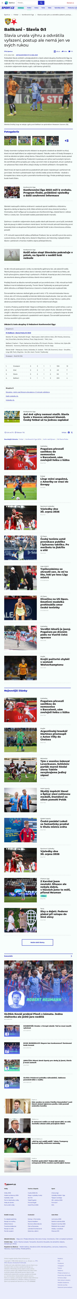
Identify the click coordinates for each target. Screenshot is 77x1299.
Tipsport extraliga (57, 1197)
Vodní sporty (45, 788)
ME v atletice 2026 (57, 1200)
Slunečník (40, 1242)
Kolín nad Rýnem (49, 439)
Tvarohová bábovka (10, 1226)
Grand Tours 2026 (33, 1205)
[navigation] (2, 2)
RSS (59, 1261)
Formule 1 (54, 1202)
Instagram (61, 1265)
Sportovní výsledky (47, 506)
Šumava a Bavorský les (35, 1224)
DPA (5, 1262)
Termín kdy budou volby (11, 1200)
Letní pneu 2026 (56, 1219)
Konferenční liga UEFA (33, 439)
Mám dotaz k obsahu (64, 1280)
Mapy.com (19, 1239)
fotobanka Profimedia (19, 1262)
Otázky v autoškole (57, 1228)
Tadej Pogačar (32, 1200)
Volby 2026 (7, 1193)
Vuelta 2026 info (33, 1193)
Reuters (10, 1262)
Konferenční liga (29, 187)
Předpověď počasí (29, 1239)
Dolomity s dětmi (33, 1231)
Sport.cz (10, 51)
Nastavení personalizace (65, 1287)
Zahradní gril (8, 1244)
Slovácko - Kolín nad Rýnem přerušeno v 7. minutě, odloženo (28, 392)
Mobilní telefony (24, 1247)
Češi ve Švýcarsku (33, 1226)
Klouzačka (46, 1242)
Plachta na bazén (23, 1242)
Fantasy (20, 8)
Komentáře (8, 956)
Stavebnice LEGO (35, 1247)
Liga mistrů (44, 566)
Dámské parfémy (46, 1247)
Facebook (61, 1263)
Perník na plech (9, 1231)
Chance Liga (44, 878)
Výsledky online (60, 8)
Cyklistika (43, 446)
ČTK (5, 51)
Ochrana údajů (62, 1277)
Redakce (60, 1258)
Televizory (7, 1248)
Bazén (16, 1242)
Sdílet (65, 51)
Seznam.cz (70, 3)
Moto (49, 8)
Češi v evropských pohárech (64, 1239)
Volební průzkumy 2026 (11, 1195)
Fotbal (29, 8)
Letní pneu (55, 1247)
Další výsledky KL (12, 396)
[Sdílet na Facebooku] (69, 432)
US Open (43, 536)
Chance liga (55, 1193)
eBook (58, 51)
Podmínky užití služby (64, 1275)
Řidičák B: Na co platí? (58, 1226)
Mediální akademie (63, 1282)
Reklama (60, 1270)
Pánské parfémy (26, 1248)
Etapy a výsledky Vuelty (35, 1195)
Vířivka (14, 1244)
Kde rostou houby (40, 1239)
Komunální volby (9, 1205)
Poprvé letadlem (33, 1221)
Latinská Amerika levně (35, 1228)
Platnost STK (55, 1231)
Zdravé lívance (8, 1224)
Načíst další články (38, 942)
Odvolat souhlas (62, 1285)
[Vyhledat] (41, 3)
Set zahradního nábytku (57, 1242)
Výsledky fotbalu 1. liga (58, 1195)
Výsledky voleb (8, 1197)
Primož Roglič (32, 1202)
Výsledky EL (10, 400)
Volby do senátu (9, 1202)
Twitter (60, 1268)
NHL (53, 1205)
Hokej (36, 8)
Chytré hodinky (15, 1248)
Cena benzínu (51, 1239)
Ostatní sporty (45, 818)
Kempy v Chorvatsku (34, 1219)
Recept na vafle (9, 1228)
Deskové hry (63, 1247)
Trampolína (32, 1242)
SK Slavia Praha (62, 439)
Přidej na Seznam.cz (64, 1273)
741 (72, 51)
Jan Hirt (30, 1197)
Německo (43, 758)
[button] (38, 96)
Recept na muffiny (9, 1221)
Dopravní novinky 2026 (58, 1224)
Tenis (43, 8)
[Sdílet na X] (72, 432)
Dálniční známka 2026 (58, 1221)
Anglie (42, 656)
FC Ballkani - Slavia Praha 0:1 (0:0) (18, 333)
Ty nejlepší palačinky (10, 1219)
